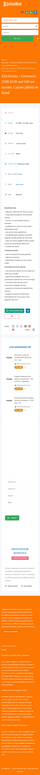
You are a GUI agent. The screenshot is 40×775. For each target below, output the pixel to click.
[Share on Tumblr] (25, 326)
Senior (20, 174)
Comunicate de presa (9, 646)
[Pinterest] (29, 326)
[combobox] (20, 26)
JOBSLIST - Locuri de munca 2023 (15, 769)
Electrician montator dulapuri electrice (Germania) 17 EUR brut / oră (24, 400)
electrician (19, 184)
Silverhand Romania (23, 364)
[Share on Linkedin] (21, 326)
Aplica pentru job (16, 311)
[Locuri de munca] (12, 4)
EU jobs (4, 650)
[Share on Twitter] (17, 326)
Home (4, 60)
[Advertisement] (20, 450)
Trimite (14, 518)
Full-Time (19, 367)
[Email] (13, 330)
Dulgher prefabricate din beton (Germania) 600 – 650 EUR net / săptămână (23, 379)
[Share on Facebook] (13, 326)
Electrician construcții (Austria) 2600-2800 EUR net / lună (22, 357)
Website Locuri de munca (11, 631)
